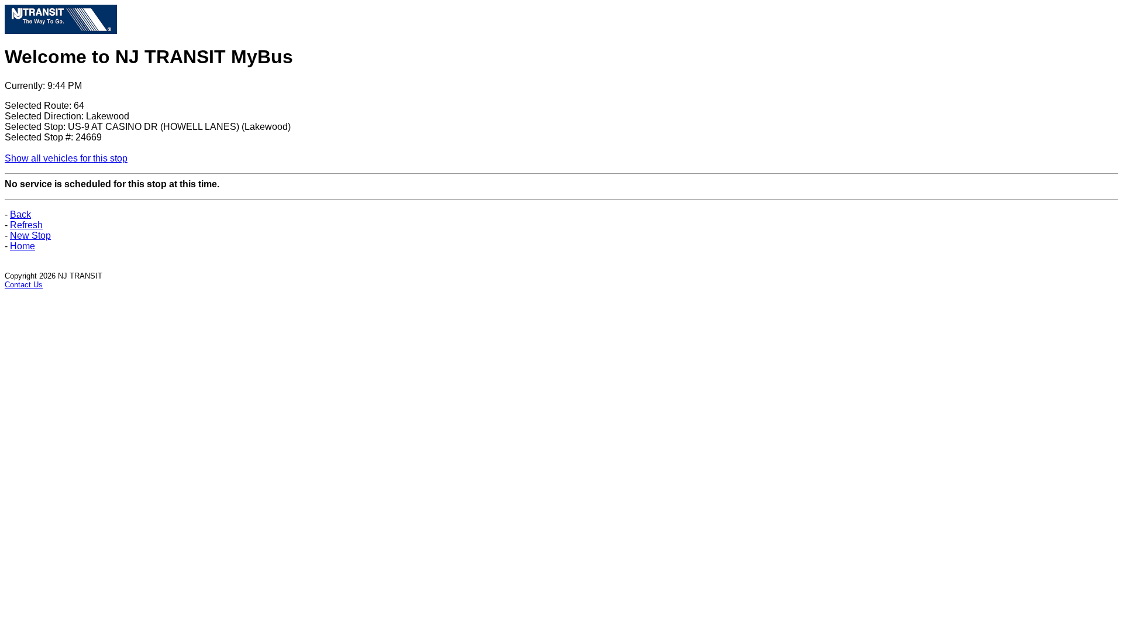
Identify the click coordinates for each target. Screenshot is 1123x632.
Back (20, 214)
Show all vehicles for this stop (66, 158)
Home (22, 246)
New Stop (30, 236)
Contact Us (24, 284)
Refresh (26, 225)
